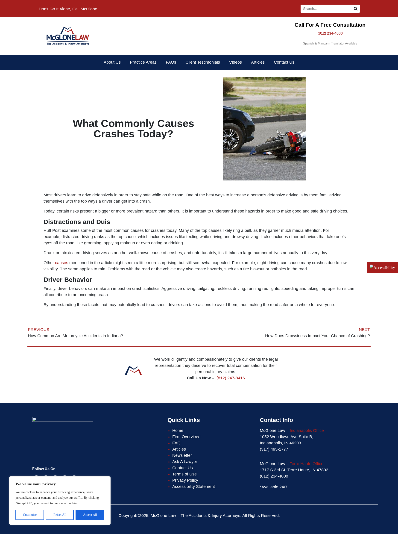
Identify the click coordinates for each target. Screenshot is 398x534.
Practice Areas (143, 62)
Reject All (59, 514)
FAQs (171, 62)
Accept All (90, 514)
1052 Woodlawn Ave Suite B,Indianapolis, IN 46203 (286, 439)
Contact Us (284, 62)
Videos (235, 62)
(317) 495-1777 (274, 449)
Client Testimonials (202, 62)
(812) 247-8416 (231, 378)
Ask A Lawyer (184, 461)
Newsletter (182, 455)
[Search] (356, 9)
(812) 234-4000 (330, 33)
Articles (258, 62)
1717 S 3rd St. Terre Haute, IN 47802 (294, 470)
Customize (30, 514)
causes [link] (61, 262)
